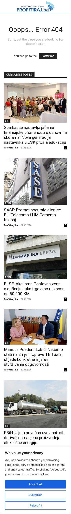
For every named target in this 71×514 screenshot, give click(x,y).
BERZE (8, 203)
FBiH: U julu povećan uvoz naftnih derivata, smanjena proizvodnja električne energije (34, 437)
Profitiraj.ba (11, 147)
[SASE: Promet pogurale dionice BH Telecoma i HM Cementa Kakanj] (35, 181)
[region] (35, 480)
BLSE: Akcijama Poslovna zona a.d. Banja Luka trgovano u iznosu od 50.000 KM (34, 289)
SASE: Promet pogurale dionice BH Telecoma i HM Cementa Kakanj (32, 215)
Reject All (36, 505)
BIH (6, 120)
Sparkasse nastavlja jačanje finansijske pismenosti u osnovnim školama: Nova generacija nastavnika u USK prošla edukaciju (35, 135)
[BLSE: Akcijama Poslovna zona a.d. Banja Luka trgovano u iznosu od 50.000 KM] (35, 257)
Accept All (35, 484)
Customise (35, 494)
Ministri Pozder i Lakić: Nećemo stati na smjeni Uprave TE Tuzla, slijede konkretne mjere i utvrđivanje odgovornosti (33, 357)
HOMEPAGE (48, 56)
